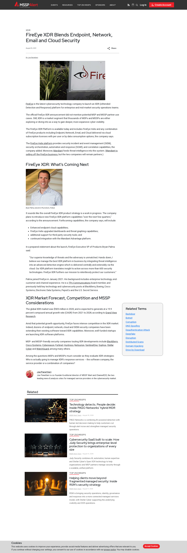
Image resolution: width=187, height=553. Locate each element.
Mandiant (58, 150)
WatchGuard (43, 349)
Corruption (131, 322)
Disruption (131, 338)
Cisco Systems (33, 345)
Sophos (102, 345)
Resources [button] (67, 5)
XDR (28, 30)
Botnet (129, 318)
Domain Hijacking (134, 346)
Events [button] (54, 5)
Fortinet (59, 345)
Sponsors (100, 5)
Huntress (69, 345)
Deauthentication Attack (138, 330)
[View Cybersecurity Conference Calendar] (133, 5)
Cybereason (48, 345)
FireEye (29, 104)
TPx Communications (80, 283)
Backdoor (130, 314)
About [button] (113, 5)
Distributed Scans (135, 342)
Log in (143, 5)
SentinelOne (91, 345)
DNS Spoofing (133, 326)
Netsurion (79, 345)
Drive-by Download (135, 350)
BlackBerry (112, 341)
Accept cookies (151, 546)
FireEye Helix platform (41, 143)
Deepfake (130, 334)
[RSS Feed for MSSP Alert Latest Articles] (129, 5)
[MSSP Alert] (26, 5)
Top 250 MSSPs (84, 5)
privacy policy (110, 549)
